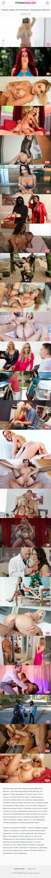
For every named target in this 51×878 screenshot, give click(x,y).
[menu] (3, 3)
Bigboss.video (31, 868)
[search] (47, 3)
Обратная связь (19, 868)
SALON (25, 3)
